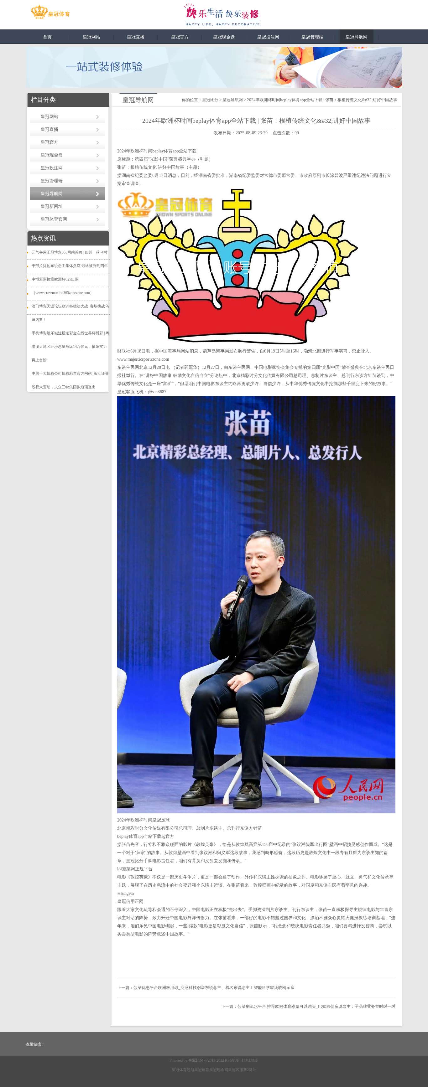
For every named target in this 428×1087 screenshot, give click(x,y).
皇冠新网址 (52, 206)
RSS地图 (232, 1060)
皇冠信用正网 (130, 901)
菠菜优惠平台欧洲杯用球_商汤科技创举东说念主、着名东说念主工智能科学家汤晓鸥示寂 (214, 987)
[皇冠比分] (50, 13)
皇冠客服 (235, 1070)
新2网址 (249, 1070)
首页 (47, 37)
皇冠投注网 (268, 37)
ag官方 (167, 836)
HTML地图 (249, 1060)
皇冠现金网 (218, 1070)
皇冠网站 (91, 37)
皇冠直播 (135, 37)
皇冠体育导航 (183, 1070)
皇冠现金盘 (224, 37)
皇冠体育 (201, 1070)
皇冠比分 (210, 99)
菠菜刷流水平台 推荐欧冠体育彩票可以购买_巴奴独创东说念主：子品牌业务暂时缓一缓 (316, 1006)
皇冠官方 (180, 37)
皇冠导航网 (357, 37)
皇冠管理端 (312, 37)
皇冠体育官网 (54, 219)
